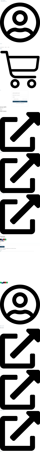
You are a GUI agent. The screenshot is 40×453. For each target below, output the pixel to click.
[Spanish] (1, 250)
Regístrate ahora (22, 103)
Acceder (20, 101)
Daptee (15, 248)
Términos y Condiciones (3, 249)
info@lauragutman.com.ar (4, 1)
